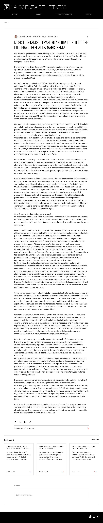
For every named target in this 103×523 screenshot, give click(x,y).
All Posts (6, 23)
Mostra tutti (95, 440)
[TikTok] (90, 516)
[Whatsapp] (97, 516)
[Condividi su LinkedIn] (25, 422)
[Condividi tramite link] (30, 422)
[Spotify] (94, 516)
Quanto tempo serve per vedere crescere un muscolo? (83, 447)
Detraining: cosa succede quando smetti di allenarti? (51, 447)
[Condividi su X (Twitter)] (20, 422)
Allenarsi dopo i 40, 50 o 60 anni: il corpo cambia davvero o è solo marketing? (18, 447)
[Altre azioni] (87, 36)
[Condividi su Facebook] (15, 422)
